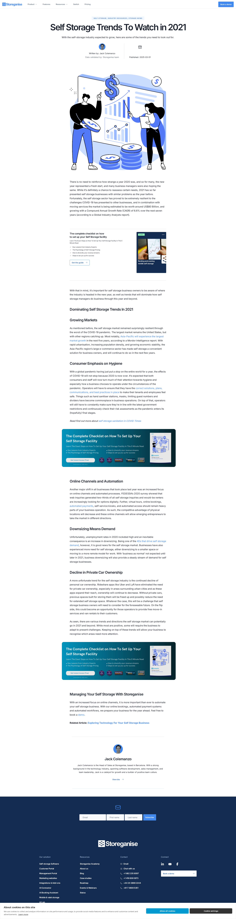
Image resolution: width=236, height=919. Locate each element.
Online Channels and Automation (96, 481)
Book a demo (226, 4)
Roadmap (84, 883)
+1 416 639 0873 (131, 878)
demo (81, 714)
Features (46, 4)
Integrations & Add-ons (49, 883)
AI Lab (42, 902)
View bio (116, 779)
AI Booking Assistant (48, 892)
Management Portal (48, 873)
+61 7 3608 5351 (131, 888)
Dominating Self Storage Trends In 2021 (101, 309)
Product (31, 4)
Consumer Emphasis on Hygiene (96, 363)
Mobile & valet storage (49, 897)
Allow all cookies (167, 911)
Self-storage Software (49, 864)
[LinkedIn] (162, 864)
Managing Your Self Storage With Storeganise (106, 694)
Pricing (88, 4)
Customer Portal (46, 868)
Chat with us (129, 868)
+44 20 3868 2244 (132, 883)
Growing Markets (83, 320)
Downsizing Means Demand (92, 529)
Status (83, 892)
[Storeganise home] (12, 4)
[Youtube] (170, 864)
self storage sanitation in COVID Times (119, 420)
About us (84, 868)
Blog (82, 873)
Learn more (23, 914)
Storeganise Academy (90, 864)
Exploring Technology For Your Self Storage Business (118, 722)
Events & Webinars (88, 888)
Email (126, 864)
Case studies (86, 878)
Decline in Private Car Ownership (96, 572)
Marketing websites (48, 878)
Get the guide (78, 263)
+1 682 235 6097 (131, 873)
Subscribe (149, 817)
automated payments (81, 505)
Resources (60, 4)
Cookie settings (211, 911)
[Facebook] (177, 864)
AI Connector (45, 888)
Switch (76, 4)
